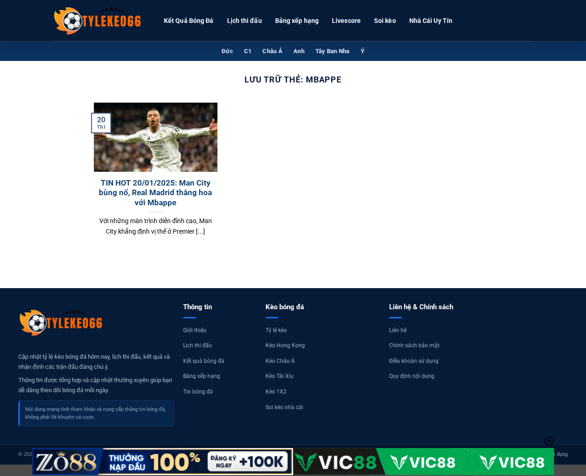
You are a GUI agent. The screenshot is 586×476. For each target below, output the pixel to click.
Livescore (346, 20)
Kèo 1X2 (276, 391)
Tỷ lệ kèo (276, 330)
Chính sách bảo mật (414, 345)
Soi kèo (385, 20)
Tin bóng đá (198, 391)
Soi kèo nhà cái (284, 407)
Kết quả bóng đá (203, 361)
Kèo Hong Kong (285, 345)
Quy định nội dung (411, 376)
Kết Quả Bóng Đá (189, 20)
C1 (248, 51)
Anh (298, 51)
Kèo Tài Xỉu (279, 376)
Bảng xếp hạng (297, 20)
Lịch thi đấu (244, 20)
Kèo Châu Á (280, 361)
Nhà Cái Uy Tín (430, 20)
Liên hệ (398, 330)
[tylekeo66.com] (98, 20)
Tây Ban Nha (332, 51)
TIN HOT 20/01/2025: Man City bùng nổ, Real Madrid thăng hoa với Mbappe (155, 193)
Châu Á (272, 51)
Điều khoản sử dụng (414, 361)
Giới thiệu (194, 330)
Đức (227, 51)
